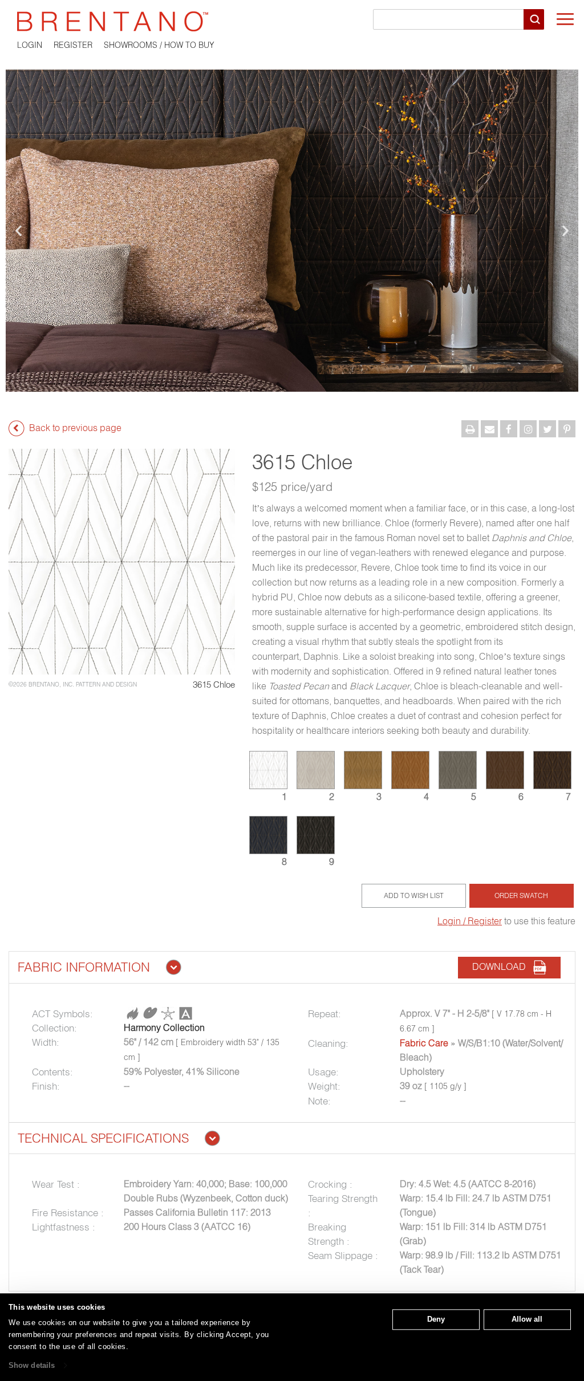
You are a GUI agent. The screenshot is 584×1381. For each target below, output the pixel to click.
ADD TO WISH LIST (414, 895)
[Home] (292, 21)
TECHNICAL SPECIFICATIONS (103, 1138)
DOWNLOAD (502, 967)
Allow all (527, 1319)
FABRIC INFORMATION (84, 967)
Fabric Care (424, 1043)
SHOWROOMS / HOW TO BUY (159, 45)
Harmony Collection (164, 1027)
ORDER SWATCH (521, 895)
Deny (436, 1319)
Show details (32, 1365)
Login (29, 45)
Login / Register (469, 921)
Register (73, 45)
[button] (18, 231)
